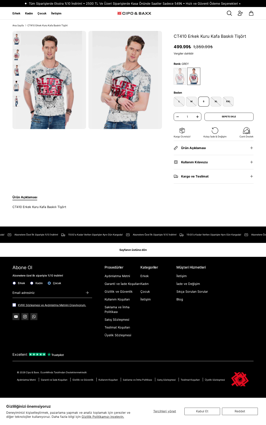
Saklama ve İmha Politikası (137, 379)
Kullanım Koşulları (117, 299)
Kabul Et (202, 411)
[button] (251, 13)
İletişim (56, 13)
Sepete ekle (229, 116)
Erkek (16, 13)
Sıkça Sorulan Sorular (192, 291)
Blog (179, 299)
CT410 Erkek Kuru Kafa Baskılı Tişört (47, 25)
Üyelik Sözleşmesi (118, 335)
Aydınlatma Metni (117, 276)
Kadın (29, 13)
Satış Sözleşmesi (117, 319)
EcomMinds (47, 372)
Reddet (240, 411)
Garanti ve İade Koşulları (122, 284)
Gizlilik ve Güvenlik (119, 291)
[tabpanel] (83, 207)
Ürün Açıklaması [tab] (24, 197)
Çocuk (42, 13)
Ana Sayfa (18, 25)
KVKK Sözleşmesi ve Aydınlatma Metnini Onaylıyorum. (52, 305)
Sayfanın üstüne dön (133, 249)
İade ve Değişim (188, 284)
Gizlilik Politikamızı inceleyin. (103, 417)
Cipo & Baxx (32, 372)
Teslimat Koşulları (117, 327)
